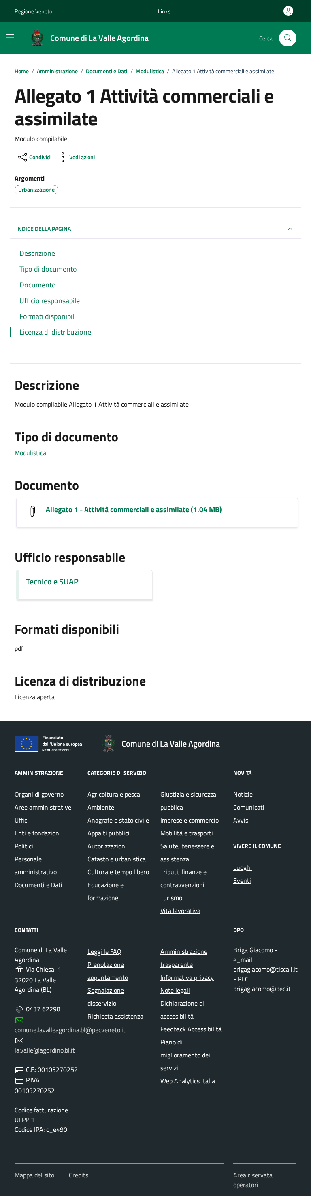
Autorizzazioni (107, 846)
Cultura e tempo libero (118, 872)
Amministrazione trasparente (183, 958)
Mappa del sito (34, 1175)
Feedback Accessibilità (191, 1029)
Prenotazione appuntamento (107, 971)
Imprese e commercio (189, 820)
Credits (78, 1175)
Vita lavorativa (180, 910)
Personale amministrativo (36, 865)
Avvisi (241, 820)
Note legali (175, 990)
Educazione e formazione (105, 891)
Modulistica (30, 453)
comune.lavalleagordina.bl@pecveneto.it (70, 1030)
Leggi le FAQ (104, 951)
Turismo (171, 898)
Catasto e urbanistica (116, 859)
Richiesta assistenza (115, 1016)
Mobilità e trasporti (186, 833)
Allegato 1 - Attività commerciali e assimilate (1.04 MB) (134, 510)
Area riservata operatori (253, 1180)
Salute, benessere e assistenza (187, 852)
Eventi (242, 880)
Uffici (22, 820)
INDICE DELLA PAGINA (43, 228)
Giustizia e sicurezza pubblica (188, 800)
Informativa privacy (187, 977)
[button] (164, 11)
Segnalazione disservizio (105, 996)
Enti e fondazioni (38, 833)
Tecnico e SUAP (52, 581)
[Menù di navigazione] (10, 37)
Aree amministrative (43, 807)
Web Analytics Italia (187, 1081)
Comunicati (248, 807)
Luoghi (242, 867)
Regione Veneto (33, 11)
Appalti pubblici (108, 833)
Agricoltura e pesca (113, 794)
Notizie (243, 794)
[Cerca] (287, 38)
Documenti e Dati (38, 885)
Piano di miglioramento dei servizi (185, 1055)
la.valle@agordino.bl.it (45, 1050)
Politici (24, 846)
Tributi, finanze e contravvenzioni (183, 878)
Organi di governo (39, 794)
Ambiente (100, 807)
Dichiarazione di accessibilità (182, 1009)
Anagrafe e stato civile (118, 820)
